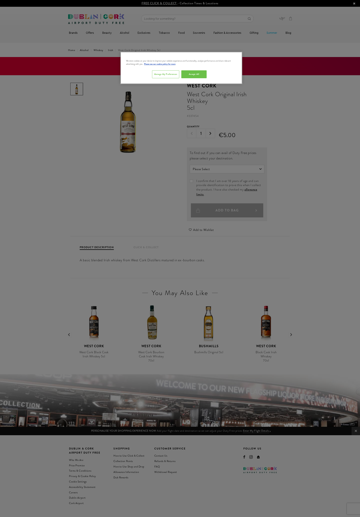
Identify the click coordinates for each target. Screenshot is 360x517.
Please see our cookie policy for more (160, 63)
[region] (181, 68)
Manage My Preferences (165, 74)
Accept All (194, 74)
